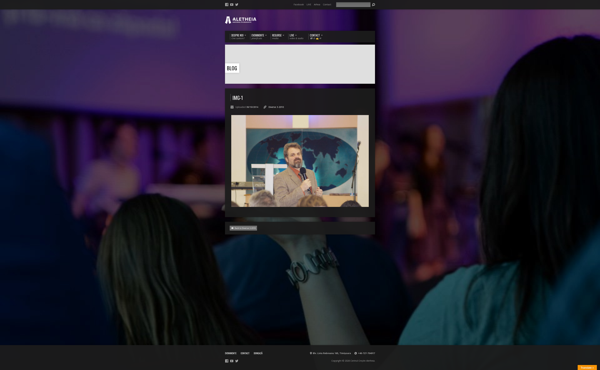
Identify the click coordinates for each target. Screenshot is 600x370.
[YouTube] (231, 4)
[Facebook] (226, 4)
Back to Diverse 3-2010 (245, 228)
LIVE (309, 4)
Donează (258, 353)
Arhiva (317, 4)
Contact (327, 4)
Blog (232, 68)
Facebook (299, 4)
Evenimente (230, 353)
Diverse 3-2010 (276, 106)
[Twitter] (236, 4)
